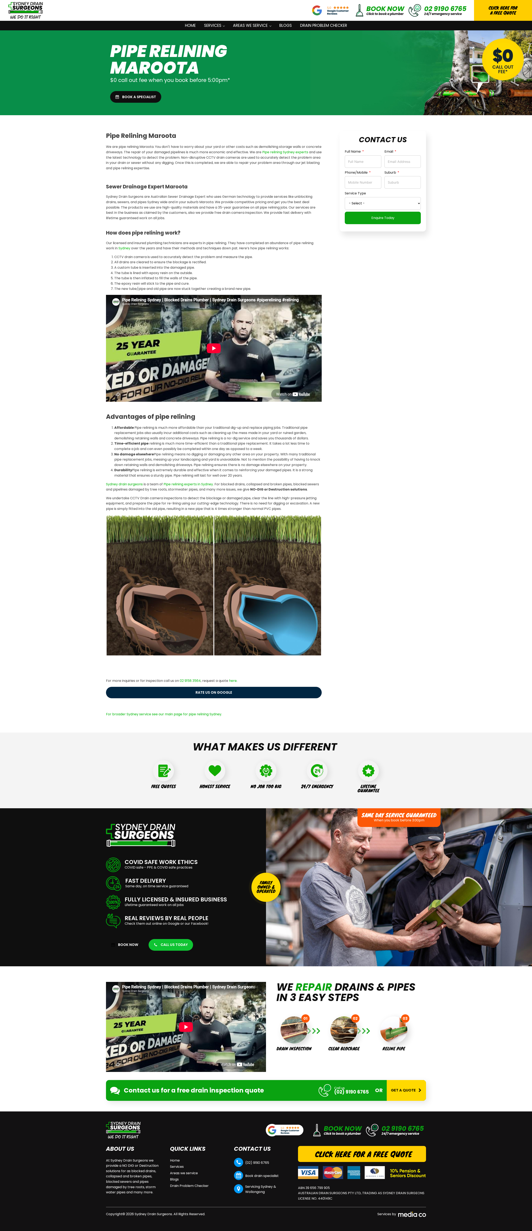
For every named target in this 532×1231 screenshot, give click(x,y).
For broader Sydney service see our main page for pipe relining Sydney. (164, 714)
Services (212, 25)
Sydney (124, 248)
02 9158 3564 (190, 680)
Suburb (390, 172)
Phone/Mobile (356, 172)
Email (388, 151)
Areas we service (250, 25)
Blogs (285, 25)
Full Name (353, 151)
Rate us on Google (214, 692)
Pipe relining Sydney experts (285, 152)
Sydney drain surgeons (124, 484)
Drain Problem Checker (323, 25)
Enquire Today (382, 217)
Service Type (355, 193)
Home (190, 25)
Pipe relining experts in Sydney (188, 484)
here (233, 680)
